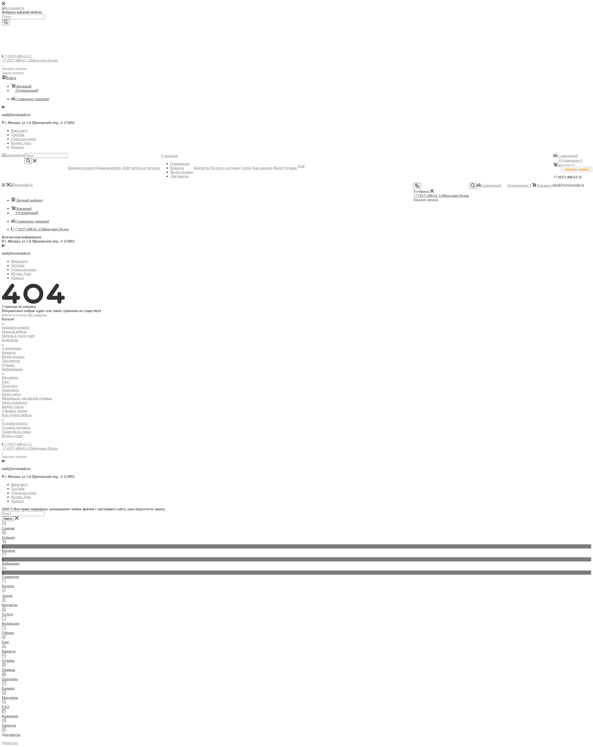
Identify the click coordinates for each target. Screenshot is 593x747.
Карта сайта (11, 394)
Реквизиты (10, 390)
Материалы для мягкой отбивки (27, 398)
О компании (11, 348)
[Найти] (5, 22)
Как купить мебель (17, 415)
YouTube (18, 135)
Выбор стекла (13, 407)
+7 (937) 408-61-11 (17, 56)
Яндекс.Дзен (21, 143)
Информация (12, 369)
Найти (8, 518)
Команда (9, 352)
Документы (11, 361)
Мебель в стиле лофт (18, 336)
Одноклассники (23, 139)
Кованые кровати (15, 327)
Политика (10, 386)
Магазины (10, 377)
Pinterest (17, 147)
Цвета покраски (14, 402)
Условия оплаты (14, 423)
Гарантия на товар (16, 432)
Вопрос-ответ (12, 436)
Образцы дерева (14, 411)
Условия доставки (16, 427)
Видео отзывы (13, 357)
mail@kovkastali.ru (568, 185)
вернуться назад (14, 315)
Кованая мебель (14, 332)
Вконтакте (19, 130)
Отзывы (8, 365)
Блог (5, 382)
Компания (10, 340)
